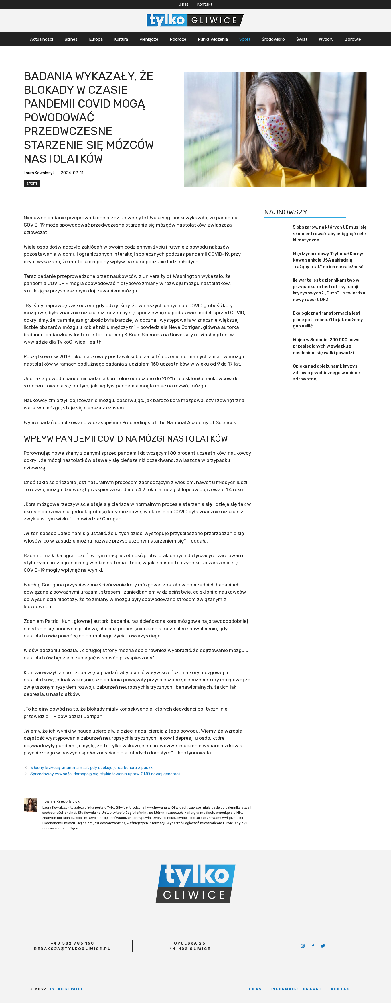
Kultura (121, 39)
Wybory (326, 39)
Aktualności (41, 39)
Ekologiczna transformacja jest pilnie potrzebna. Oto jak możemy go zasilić (328, 320)
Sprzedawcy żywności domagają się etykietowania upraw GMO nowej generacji (105, 773)
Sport (244, 39)
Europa (96, 39)
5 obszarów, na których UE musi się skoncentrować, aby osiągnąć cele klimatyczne (330, 234)
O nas (184, 4)
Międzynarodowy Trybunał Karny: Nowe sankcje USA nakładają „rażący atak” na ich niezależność (328, 260)
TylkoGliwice (66, 989)
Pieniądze (148, 39)
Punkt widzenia (213, 39)
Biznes (71, 39)
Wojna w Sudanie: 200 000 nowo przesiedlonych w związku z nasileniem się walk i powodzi (326, 346)
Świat (301, 39)
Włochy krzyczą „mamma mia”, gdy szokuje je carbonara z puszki (91, 767)
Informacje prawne (296, 989)
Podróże (178, 39)
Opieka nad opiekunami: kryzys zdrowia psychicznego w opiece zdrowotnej (326, 373)
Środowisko (273, 39)
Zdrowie (353, 39)
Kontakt (204, 4)
